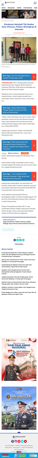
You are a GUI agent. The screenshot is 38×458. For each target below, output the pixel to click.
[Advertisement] (19, 319)
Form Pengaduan (19, 449)
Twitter (23, 443)
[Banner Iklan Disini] (19, 455)
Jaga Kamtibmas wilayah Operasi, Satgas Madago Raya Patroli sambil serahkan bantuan (18, 222)
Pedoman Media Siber (27, 447)
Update (25, 153)
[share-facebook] (15, 240)
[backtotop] (19, 433)
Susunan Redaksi (9, 445)
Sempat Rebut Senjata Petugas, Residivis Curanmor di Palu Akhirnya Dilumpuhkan (15, 110)
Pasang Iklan (8, 447)
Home (3, 8)
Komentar (20, 244)
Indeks (19, 8)
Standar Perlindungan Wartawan (24, 445)
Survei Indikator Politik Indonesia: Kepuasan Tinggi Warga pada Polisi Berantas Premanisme (16, 176)
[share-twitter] (17, 240)
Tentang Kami (16, 447)
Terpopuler (11, 8)
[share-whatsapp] (20, 240)
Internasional (27, 8)
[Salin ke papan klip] (23, 240)
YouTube (26, 443)
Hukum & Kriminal (8, 229)
